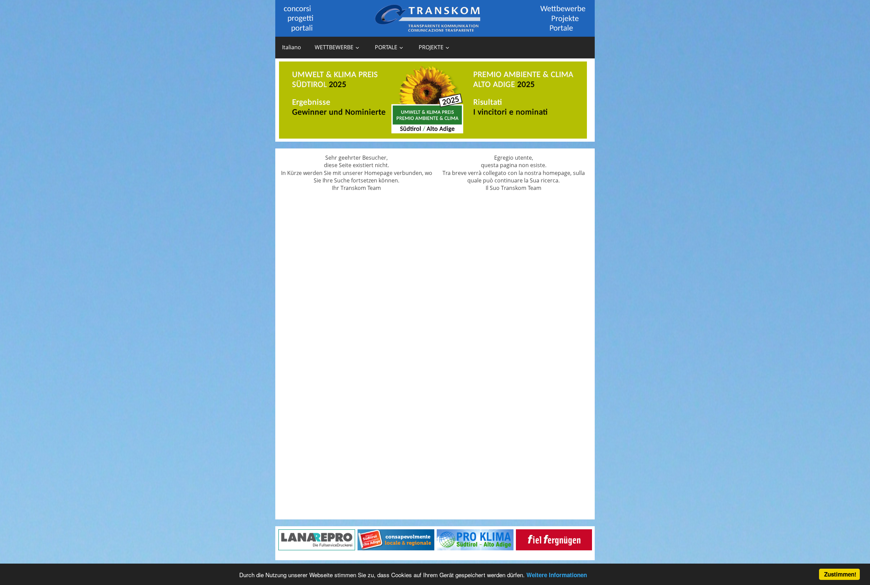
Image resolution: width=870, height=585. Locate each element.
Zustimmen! (840, 574)
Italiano (291, 47)
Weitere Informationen (556, 575)
